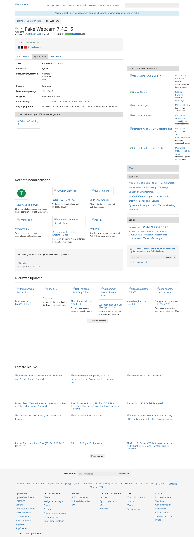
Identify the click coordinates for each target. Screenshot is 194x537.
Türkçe (138, 483)
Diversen (133, 209)
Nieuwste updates (96, 5)
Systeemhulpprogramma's (142, 205)
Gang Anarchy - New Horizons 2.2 (166, 302)
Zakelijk (155, 182)
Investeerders (134, 509)
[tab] (23, 57)
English (20, 483)
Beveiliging (144, 200)
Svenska (129, 483)
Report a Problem (34, 47)
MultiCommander (99, 199)
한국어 (76, 483)
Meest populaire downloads (75, 5)
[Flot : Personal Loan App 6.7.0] (83, 290)
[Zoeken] (176, 5)
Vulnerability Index (81, 501)
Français (50, 483)
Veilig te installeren (29, 42)
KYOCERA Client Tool (63, 199)
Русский (119, 483)
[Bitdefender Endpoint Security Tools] (69, 221)
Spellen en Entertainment (141, 191)
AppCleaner (21, 528)
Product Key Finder (25, 508)
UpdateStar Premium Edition (181, 78)
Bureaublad (135, 187)
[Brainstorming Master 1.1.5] (27, 290)
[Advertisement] (69, 154)
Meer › (132, 168)
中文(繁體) (172, 483)
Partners (104, 508)
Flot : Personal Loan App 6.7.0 (82, 302)
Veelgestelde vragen (54, 501)
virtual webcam (135, 234)
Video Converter (24, 520)
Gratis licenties (162, 512)
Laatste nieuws (112, 5)
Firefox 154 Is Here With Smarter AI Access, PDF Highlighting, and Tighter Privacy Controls (151, 446)
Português (108, 483)
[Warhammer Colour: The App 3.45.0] (111, 292)
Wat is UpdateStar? (136, 497)
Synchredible (22, 228)
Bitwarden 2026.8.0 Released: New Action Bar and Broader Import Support (40, 405)
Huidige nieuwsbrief (138, 262)
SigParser (20, 524)
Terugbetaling (51, 517)
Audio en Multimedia (139, 182)
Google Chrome (179, 93)
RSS (73, 505)
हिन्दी (101, 487)
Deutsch (30, 483)
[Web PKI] (97, 219)
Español (40, 483)
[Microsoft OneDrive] (141, 115)
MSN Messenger (155, 227)
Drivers (19, 504)
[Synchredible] (24, 219)
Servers (155, 200)
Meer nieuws (97, 456)
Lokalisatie (160, 508)
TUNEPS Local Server (26, 204)
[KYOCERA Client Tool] (66, 190)
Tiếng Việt (149, 483)
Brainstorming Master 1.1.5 (23, 302)
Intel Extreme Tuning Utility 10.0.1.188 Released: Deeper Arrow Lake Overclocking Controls (95, 406)
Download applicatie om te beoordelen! (70, 101)
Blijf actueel (23, 263)
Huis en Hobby (162, 196)
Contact (47, 505)
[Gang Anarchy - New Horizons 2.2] (167, 290)
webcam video (135, 238)
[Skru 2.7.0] (51, 288)
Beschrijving (23, 56)
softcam (132, 231)
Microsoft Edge (182, 105)
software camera (145, 231)
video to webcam (162, 231)
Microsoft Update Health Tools (182, 150)
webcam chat (161, 234)
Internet (133, 200)
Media (130, 501)
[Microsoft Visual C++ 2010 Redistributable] (151, 128)
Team (130, 505)
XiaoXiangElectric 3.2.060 (136, 302)
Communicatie (168, 182)
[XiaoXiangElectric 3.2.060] (139, 290)
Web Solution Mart (33, 34)
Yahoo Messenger (153, 238)
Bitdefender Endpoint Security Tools (64, 233)
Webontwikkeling (166, 205)
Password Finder (24, 512)
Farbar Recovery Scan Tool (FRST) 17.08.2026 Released (39, 444)
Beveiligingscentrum (54, 520)
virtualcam (148, 234)
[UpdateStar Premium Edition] (146, 75)
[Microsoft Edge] (139, 105)
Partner (103, 497)
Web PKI (94, 228)
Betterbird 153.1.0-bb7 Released (145, 403)
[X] (22, 47)
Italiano (59, 483)
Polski (98, 483)
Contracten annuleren (55, 513)
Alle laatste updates (97, 320)
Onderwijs (163, 187)
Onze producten (54, 5)
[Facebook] (19, 47)
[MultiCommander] (102, 190)
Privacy (47, 509)
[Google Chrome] (139, 91)
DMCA (47, 497)
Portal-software (163, 497)
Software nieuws (80, 497)
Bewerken (56, 56)
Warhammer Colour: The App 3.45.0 (110, 306)
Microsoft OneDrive (180, 117)
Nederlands (87, 483)
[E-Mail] (25, 47)
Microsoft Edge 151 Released (87, 443)
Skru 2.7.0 (48, 298)
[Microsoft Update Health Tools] (147, 147)
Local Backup (22, 516)
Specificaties (40, 56)
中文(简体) (160, 483)
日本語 (68, 483)
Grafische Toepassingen (141, 196)
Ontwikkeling (149, 187)
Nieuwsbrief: (70, 473)
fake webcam (135, 227)
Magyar (94, 487)
